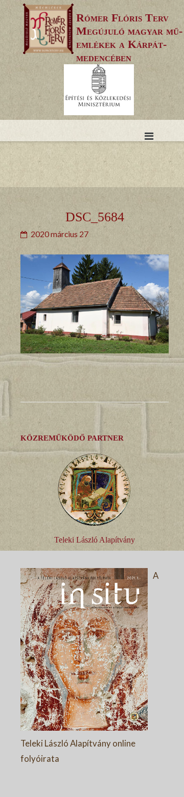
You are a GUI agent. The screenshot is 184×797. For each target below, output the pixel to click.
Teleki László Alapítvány (94, 539)
